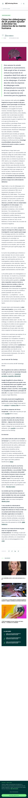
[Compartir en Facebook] (9, 551)
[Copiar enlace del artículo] (18, 551)
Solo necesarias (14, 791)
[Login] (21, 3)
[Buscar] (24, 3)
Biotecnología (6, 15)
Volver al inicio (6, 8)
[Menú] (3, 3)
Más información (14, 788)
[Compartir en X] (12, 551)
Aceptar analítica (14, 795)
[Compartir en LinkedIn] (15, 551)
